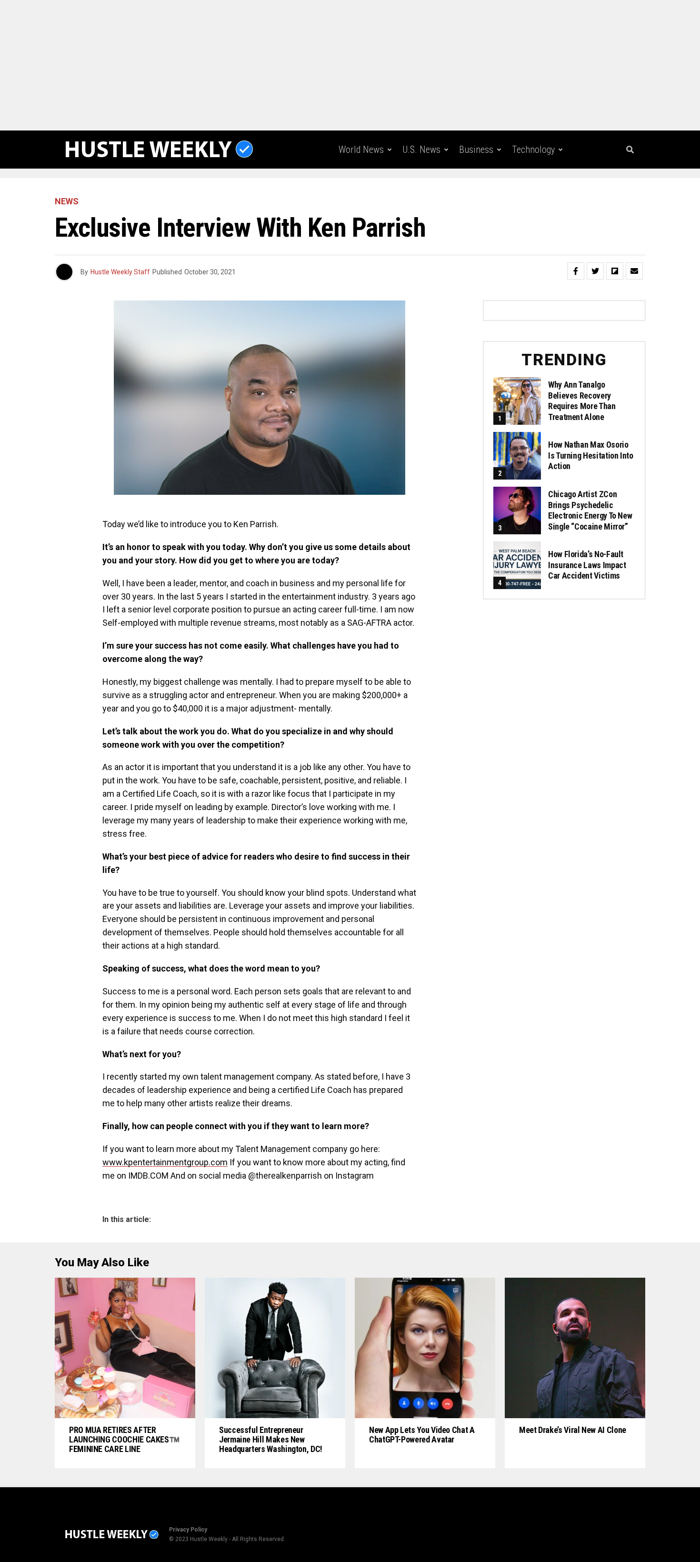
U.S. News (421, 149)
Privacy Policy (188, 1529)
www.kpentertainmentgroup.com (165, 1162)
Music (482, 189)
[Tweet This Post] (595, 271)
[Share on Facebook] (575, 271)
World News (361, 149)
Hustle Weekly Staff (120, 272)
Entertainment (425, 189)
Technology (533, 149)
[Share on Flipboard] (614, 271)
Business (476, 149)
